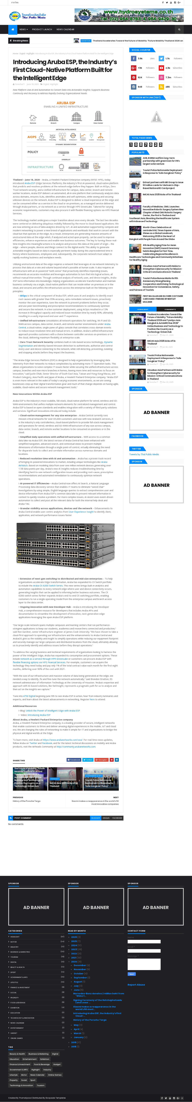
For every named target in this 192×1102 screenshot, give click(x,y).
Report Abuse (136, 984)
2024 (74, 945)
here (92, 699)
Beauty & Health (17, 967)
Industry (14, 947)
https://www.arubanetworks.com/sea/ (62, 739)
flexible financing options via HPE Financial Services (39, 662)
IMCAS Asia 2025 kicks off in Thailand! (64, 785)
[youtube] (171, 2)
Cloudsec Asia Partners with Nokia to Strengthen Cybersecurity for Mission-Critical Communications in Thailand (162, 269)
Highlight (30, 53)
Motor (13, 942)
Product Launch (42, 29)
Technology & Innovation (22, 1018)
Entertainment (17, 1028)
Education (15, 1013)
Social (13, 992)
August (78, 981)
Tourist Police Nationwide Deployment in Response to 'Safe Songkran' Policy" (99, 783)
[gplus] (179, 2)
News (23, 29)
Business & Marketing (20, 952)
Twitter (33, 743)
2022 (74, 953)
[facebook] (163, 2)
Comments (170, 309)
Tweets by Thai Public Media (144, 454)
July (76, 985)
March (78, 1033)
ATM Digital (29, 695)
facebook (117, 818)
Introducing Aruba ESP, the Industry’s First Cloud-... (97, 1014)
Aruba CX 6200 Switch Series (48, 585)
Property (14, 998)
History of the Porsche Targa (89, 1019)
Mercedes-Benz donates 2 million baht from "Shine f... (98, 995)
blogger (96, 818)
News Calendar (65, 29)
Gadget (13, 1033)
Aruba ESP (30, 183)
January (79, 1037)
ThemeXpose (25, 1098)
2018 (74, 1046)
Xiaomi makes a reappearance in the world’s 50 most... (94, 1008)
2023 (74, 949)
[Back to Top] (182, 1098)
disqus (106, 818)
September (80, 977)
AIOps (23, 295)
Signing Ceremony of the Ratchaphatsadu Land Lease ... (97, 1001)
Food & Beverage (17, 1002)
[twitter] (167, 2)
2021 (74, 957)
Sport (13, 972)
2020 (74, 961)
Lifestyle (14, 982)
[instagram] (175, 2)
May (76, 1025)
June (77, 989)
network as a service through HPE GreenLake (44, 658)
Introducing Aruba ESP (39, 714)
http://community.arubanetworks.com (76, 746)
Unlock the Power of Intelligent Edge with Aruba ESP (53, 710)
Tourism (14, 957)
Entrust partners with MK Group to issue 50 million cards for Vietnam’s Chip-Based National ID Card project (163, 185)
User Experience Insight (81, 511)
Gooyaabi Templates (55, 1098)
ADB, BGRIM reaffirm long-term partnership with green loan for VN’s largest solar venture (161, 161)
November (80, 969)
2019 (74, 1042)
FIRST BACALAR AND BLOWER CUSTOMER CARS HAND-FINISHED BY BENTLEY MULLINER (163, 299)
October (79, 973)
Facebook (47, 743)
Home (15, 53)
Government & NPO (94, 776)
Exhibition (65, 41)
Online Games (16, 1038)
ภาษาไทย (14, 2)
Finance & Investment (20, 987)
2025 (74, 941)
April (77, 1029)
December (80, 965)
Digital (22, 53)
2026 (74, 937)
